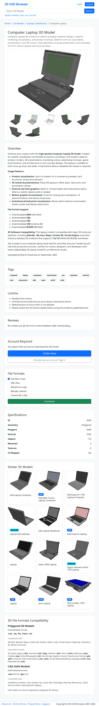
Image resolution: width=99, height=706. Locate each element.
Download (49, 401)
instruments (51, 275)
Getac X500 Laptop (47, 564)
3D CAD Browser (16, 4)
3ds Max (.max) (18, 378)
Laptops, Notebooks (36, 23)
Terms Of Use (19, 704)
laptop (25, 275)
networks (73, 275)
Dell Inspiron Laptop (77, 534)
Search (89, 11)
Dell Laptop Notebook (49, 530)
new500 (15, 15)
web (34, 280)
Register (89, 4)
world (53, 280)
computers (37, 275)
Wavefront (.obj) (19, 387)
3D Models (18, 23)
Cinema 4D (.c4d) (19, 395)
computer (13, 275)
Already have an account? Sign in (49, 360)
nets (11, 280)
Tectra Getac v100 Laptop (75, 604)
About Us (6, 704)
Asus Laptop (44, 603)
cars (26, 15)
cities (21, 15)
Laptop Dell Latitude (20, 534)
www (43, 280)
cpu (63, 275)
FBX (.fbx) (15, 383)
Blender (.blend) (18, 391)
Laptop (13, 564)
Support (46, 704)
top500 (8, 15)
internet (86, 275)
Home (8, 23)
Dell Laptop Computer (20, 495)
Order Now (49, 353)
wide (62, 280)
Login (79, 4)
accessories (23, 280)
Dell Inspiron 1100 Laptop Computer (76, 496)
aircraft (33, 15)
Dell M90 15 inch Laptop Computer (47, 499)
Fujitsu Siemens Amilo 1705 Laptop (77, 568)
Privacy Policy (34, 704)
